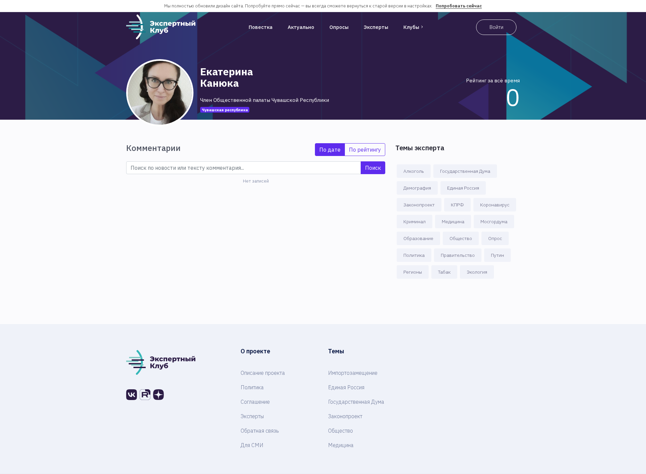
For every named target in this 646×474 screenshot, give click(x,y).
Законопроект (419, 205)
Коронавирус (494, 205)
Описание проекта (263, 372)
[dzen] (158, 394)
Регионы (412, 272)
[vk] (131, 394)
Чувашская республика (225, 109)
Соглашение (255, 401)
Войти (496, 27)
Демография (417, 188)
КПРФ (457, 205)
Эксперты (376, 27)
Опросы (339, 27)
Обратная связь (260, 430)
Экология (477, 272)
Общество (461, 238)
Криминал (414, 222)
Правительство (458, 255)
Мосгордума (493, 222)
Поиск (373, 167)
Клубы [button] (411, 27)
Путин (497, 255)
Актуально (301, 27)
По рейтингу (365, 149)
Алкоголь (413, 171)
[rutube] (145, 394)
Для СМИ (252, 445)
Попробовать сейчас (459, 6)
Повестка (261, 27)
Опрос (495, 238)
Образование (418, 238)
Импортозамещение (353, 372)
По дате (329, 149)
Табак (444, 272)
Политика (414, 255)
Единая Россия (463, 188)
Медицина (453, 222)
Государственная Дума (465, 171)
